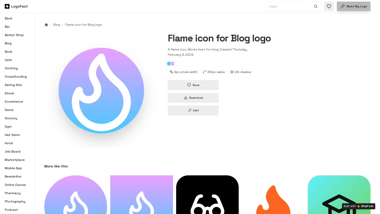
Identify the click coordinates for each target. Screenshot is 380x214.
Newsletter (13, 176)
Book (8, 52)
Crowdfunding (16, 77)
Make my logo (357, 6)
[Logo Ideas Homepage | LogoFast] (46, 25)
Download (196, 97)
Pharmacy (13, 193)
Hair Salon (12, 135)
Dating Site (13, 85)
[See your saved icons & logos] (329, 6)
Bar (7, 27)
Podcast (11, 210)
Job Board (12, 151)
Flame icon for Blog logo (83, 25)
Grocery (11, 118)
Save (196, 85)
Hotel (9, 143)
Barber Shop (14, 35)
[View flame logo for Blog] (101, 90)
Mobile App (13, 168)
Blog (8, 43)
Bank (8, 18)
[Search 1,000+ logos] (316, 6)
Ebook (9, 93)
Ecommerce (14, 101)
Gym (8, 126)
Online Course (15, 185)
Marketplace (15, 160)
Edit (196, 110)
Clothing (11, 68)
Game (9, 110)
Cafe (8, 60)
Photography (15, 201)
